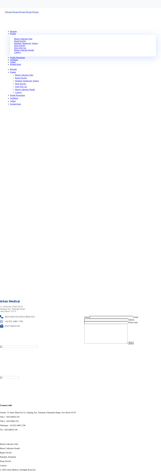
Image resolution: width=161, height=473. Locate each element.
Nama (87, 317)
